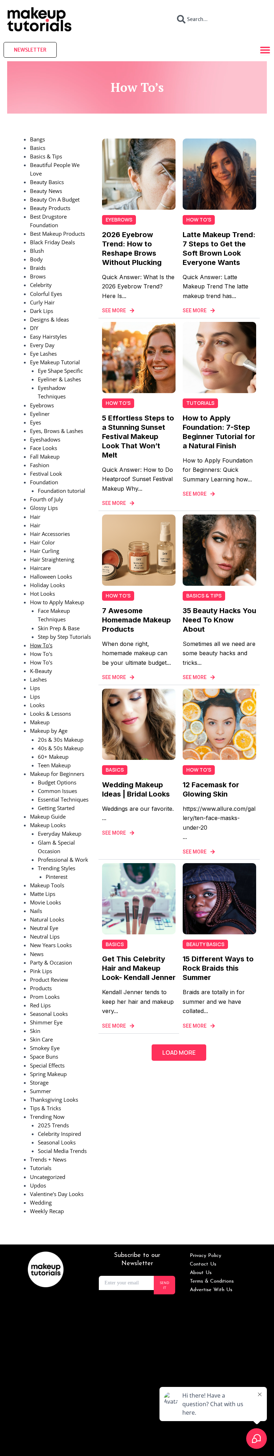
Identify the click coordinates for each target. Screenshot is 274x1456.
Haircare (40, 568)
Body (36, 259)
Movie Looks (45, 902)
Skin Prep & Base (59, 628)
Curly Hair (42, 302)
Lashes (38, 679)
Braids (38, 267)
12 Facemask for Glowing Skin (211, 789)
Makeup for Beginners (57, 773)
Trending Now (47, 1116)
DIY (34, 328)
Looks (37, 705)
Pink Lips (41, 971)
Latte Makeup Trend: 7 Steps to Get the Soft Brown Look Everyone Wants (219, 248)
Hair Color (42, 542)
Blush (37, 250)
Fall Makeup (45, 456)
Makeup (40, 722)
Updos (38, 1185)
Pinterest (56, 876)
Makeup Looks (48, 825)
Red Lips (40, 1005)
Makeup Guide (48, 816)
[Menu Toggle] (265, 50)
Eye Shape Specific (60, 370)
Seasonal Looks (49, 1013)
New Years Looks (51, 945)
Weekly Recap (47, 1211)
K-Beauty (41, 670)
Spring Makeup (48, 1073)
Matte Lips (42, 893)
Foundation (44, 482)
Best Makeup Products (57, 233)
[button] (179, 1052)
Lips (35, 688)
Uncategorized (47, 1176)
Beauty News (46, 190)
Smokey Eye (45, 1047)
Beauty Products (50, 208)
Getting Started (56, 808)
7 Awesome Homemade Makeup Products (136, 619)
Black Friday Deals (52, 242)
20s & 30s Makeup (60, 739)
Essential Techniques (63, 799)
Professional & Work (63, 859)
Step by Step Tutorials (64, 636)
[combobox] (219, 19)
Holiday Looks (47, 585)
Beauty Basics (47, 182)
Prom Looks (45, 996)
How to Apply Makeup (57, 602)
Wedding (41, 1202)
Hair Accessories (50, 533)
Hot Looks (42, 593)
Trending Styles (56, 868)
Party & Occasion (51, 962)
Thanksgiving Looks (54, 1099)
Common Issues (57, 790)
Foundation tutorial (61, 490)
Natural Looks (47, 919)
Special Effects (47, 1065)
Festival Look (46, 473)
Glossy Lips (44, 507)
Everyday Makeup (59, 833)
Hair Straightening (52, 559)
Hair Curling (44, 550)
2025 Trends (53, 1125)
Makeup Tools (47, 885)
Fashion (39, 465)
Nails (36, 910)
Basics (37, 147)
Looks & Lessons (50, 713)
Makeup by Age (48, 730)
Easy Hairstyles (48, 336)
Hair (35, 516)
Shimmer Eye (46, 1022)
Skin (35, 1030)
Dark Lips (41, 310)
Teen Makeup (54, 765)
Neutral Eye (44, 927)
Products (41, 988)
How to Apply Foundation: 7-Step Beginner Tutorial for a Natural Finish (219, 432)
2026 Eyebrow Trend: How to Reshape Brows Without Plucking (132, 248)
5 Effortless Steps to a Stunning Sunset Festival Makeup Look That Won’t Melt (138, 436)
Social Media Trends (62, 1150)
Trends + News (48, 1159)
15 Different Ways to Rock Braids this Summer (218, 968)
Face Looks (43, 448)
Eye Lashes (43, 353)
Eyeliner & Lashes (59, 379)
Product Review (49, 979)
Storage (39, 1082)
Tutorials (40, 1167)
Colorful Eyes (46, 293)
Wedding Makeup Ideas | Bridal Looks (136, 789)
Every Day (42, 345)
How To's (41, 645)
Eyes (35, 422)
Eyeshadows (45, 439)
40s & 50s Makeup (60, 748)
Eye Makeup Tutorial (55, 362)
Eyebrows (42, 405)
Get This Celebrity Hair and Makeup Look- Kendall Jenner (139, 968)
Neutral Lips (45, 936)
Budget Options (57, 782)
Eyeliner (40, 413)
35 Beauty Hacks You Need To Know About (219, 619)
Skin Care (41, 1039)
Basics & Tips (46, 156)
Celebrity (41, 284)
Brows (38, 276)
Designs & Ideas (49, 319)
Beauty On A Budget (55, 199)
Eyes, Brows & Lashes (56, 430)
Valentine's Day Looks (56, 1193)
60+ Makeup (53, 756)
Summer (40, 1091)
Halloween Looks (51, 576)
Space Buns (44, 1056)
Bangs (37, 139)
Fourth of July (46, 499)
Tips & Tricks (45, 1108)
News (37, 953)
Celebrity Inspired (59, 1133)
